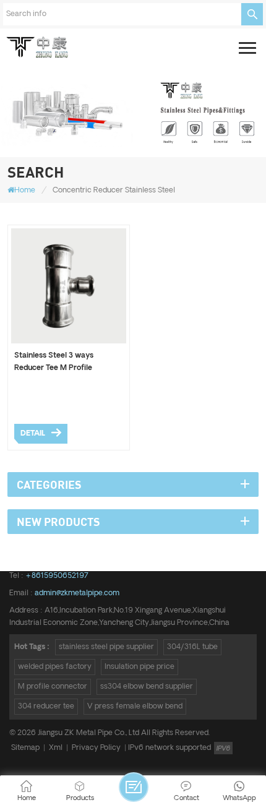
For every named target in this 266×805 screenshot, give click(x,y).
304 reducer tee (46, 706)
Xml (55, 747)
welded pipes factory (55, 666)
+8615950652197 (56, 575)
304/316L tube (192, 647)
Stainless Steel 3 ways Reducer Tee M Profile (53, 361)
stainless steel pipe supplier (106, 647)
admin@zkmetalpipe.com (77, 593)
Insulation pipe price (139, 666)
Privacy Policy (96, 747)
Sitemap (25, 747)
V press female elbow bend (134, 706)
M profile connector (52, 686)
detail (32, 433)
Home (24, 190)
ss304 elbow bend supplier (146, 686)
